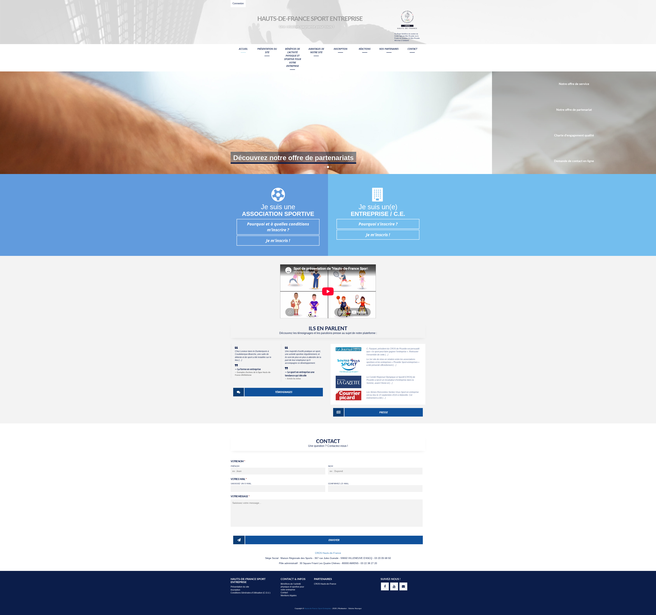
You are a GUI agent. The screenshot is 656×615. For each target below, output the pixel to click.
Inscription (340, 48)
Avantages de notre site (316, 50)
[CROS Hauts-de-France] (407, 20)
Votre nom (238, 461)
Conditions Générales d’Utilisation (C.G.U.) (250, 593)
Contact (412, 48)
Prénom (235, 466)
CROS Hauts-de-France (328, 553)
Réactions (365, 48)
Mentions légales (289, 595)
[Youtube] (394, 586)
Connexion (238, 3)
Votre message (240, 496)
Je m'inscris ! (278, 240)
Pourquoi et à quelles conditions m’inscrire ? (278, 226)
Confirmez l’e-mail (338, 484)
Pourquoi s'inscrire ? (378, 224)
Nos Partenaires (389, 48)
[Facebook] (385, 586)
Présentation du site (267, 50)
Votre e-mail (239, 479)
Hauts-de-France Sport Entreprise (317, 608)
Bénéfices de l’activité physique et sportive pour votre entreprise (292, 57)
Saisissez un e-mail (241, 484)
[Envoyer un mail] (403, 586)
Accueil (243, 48)
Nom (330, 466)
